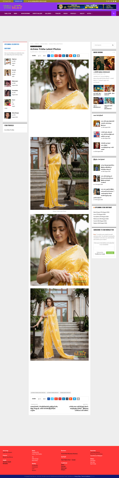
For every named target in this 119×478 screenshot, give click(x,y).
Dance (62, 464)
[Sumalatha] (7, 96)
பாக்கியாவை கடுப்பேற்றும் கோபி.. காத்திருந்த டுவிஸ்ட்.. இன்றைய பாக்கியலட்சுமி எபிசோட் (79, 408)
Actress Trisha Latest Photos (38, 392)
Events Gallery (37, 13)
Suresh (14, 70)
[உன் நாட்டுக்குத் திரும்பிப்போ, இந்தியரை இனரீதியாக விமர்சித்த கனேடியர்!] (97, 170)
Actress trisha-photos (52, 392)
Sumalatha (15, 90)
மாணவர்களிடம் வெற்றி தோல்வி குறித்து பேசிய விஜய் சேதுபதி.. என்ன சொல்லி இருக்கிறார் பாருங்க (44, 408)
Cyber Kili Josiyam (7, 452)
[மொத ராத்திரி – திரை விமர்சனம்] (109, 88)
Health (82, 13)
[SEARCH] (113, 45)
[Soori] (7, 105)
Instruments (35, 467)
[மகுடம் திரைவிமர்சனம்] (99, 100)
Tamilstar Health (7, 462)
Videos (65, 13)
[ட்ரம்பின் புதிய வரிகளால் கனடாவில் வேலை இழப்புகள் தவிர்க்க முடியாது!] (97, 137)
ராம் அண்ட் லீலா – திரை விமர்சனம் (98, 94)
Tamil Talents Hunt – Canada (68, 460)
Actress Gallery (34, 46)
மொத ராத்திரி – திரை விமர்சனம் (109, 94)
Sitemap (92, 476)
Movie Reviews (25, 13)
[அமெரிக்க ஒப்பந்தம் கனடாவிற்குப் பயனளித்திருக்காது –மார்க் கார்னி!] (97, 148)
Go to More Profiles (9, 130)
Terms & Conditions (85, 476)
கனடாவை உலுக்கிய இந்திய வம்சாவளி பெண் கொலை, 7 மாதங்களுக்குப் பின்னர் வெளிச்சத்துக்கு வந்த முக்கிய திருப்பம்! (104, 193)
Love (33, 468)
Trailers (58, 13)
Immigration (35, 465)
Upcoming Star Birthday (103, 207)
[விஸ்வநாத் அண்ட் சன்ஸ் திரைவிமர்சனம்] (109, 100)
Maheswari (15, 81)
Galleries (48, 13)
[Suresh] (7, 75)
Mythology (64, 468)
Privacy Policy (77, 476)
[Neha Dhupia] (7, 118)
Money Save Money (8, 457)
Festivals (63, 466)
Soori (13, 100)
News (15, 13)
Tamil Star (7, 13)
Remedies (5, 463)
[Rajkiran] (7, 64)
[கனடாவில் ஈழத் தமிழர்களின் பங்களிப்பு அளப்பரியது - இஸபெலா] (97, 126)
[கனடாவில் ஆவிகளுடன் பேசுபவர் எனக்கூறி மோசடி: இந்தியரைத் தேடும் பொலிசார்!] (97, 181)
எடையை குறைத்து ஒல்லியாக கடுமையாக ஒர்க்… (37, 1)
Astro (89, 13)
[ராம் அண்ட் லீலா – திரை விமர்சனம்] (99, 88)
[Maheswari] (7, 86)
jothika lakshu (35, 51)
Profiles (73, 13)
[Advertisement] (59, 29)
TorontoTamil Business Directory (69, 453)
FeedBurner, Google (100, 254)
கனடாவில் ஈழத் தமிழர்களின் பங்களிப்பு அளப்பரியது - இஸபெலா (107, 123)
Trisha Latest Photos (65, 392)
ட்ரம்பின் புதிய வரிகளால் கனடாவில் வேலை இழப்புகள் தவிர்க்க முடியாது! (107, 134)
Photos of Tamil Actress (96, 454)
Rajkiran (14, 59)
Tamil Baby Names (95, 452)
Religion (63, 469)
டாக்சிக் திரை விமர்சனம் (102, 72)
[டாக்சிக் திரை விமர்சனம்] (104, 63)
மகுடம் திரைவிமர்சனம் (97, 106)
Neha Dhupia (15, 113)
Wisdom (34, 470)
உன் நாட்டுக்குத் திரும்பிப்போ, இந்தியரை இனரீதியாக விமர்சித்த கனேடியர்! (107, 167)
